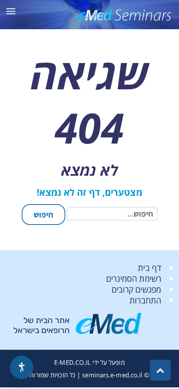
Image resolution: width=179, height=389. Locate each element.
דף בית (149, 267)
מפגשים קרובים (136, 289)
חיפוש (43, 214)
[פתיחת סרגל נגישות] (21, 367)
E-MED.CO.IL (72, 362)
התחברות (145, 300)
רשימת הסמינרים (133, 278)
